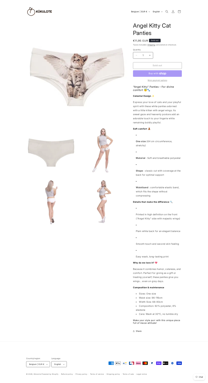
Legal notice (142, 374)
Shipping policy (113, 374)
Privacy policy (81, 374)
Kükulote (38, 374)
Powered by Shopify (50, 374)
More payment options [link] (157, 80)
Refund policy (67, 374)
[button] (167, 11)
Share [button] (139, 331)
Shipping (151, 45)
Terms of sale (128, 374)
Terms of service (97, 374)
